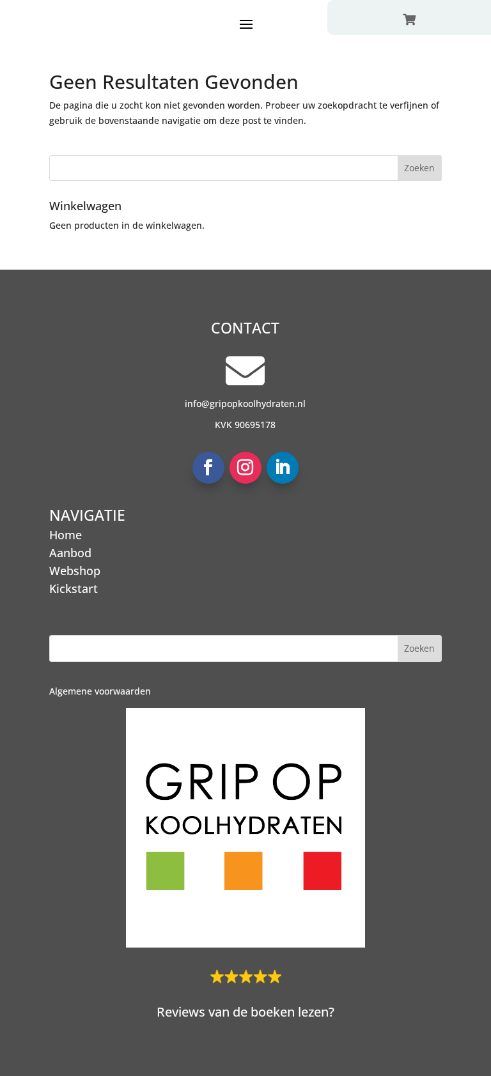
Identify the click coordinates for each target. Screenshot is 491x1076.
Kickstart (73, 588)
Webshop (74, 570)
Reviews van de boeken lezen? (245, 1011)
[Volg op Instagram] (245, 468)
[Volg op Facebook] (208, 468)
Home (65, 534)
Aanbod (70, 552)
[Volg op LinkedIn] (283, 468)
